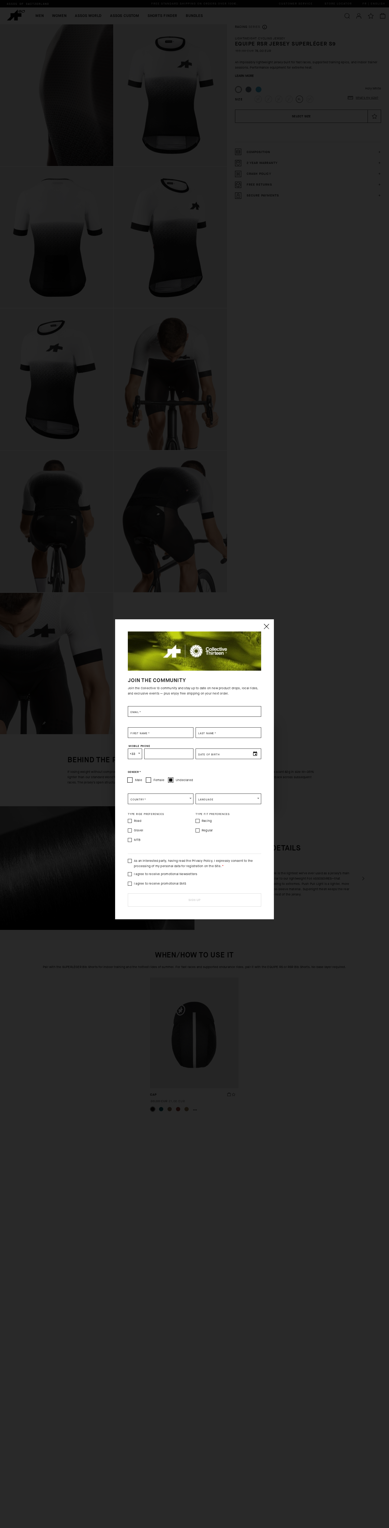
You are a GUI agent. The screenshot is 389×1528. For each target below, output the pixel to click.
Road (137, 821)
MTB (137, 840)
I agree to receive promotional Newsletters (165, 874)
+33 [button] (132, 754)
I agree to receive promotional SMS (160, 883)
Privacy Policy (202, 861)
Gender (134, 772)
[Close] (266, 626)
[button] (160, 799)
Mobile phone (139, 746)
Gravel (138, 830)
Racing (207, 821)
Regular (207, 830)
